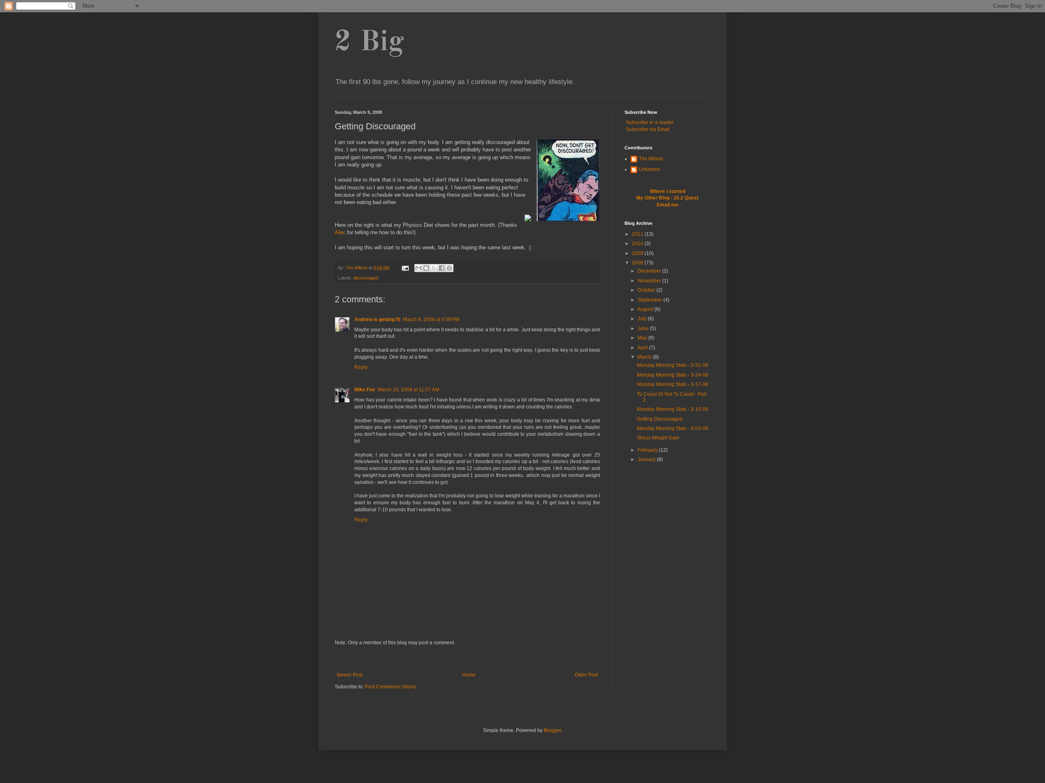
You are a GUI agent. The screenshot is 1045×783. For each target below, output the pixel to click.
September (650, 300)
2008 (638, 263)
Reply (360, 367)
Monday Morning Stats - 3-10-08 (672, 409)
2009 (638, 253)
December (650, 271)
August (646, 309)
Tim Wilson (651, 159)
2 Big (369, 43)
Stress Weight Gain (658, 438)
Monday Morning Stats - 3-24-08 (672, 375)
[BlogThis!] (426, 268)
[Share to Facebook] (442, 268)
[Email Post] (405, 267)
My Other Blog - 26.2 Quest (667, 198)
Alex (340, 232)
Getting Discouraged (660, 419)
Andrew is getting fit (377, 319)
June (644, 328)
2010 (638, 243)
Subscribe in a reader (650, 122)
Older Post (586, 675)
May (643, 338)
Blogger (552, 730)
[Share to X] (434, 268)
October (647, 290)
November (650, 281)
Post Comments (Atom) (390, 687)
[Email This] (418, 268)
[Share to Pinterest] (449, 268)
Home (469, 675)
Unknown (649, 169)
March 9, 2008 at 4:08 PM (431, 319)
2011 (638, 234)
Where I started (667, 191)
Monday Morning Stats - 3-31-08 (672, 365)
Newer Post (349, 675)
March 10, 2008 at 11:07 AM (408, 390)
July (643, 319)
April (643, 347)
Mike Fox (364, 390)
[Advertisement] (467, 659)
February (648, 450)
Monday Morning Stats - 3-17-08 (672, 384)
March (645, 357)
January (647, 459)
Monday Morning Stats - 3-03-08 (672, 428)
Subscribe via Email (648, 129)
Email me (667, 205)
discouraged (366, 277)
